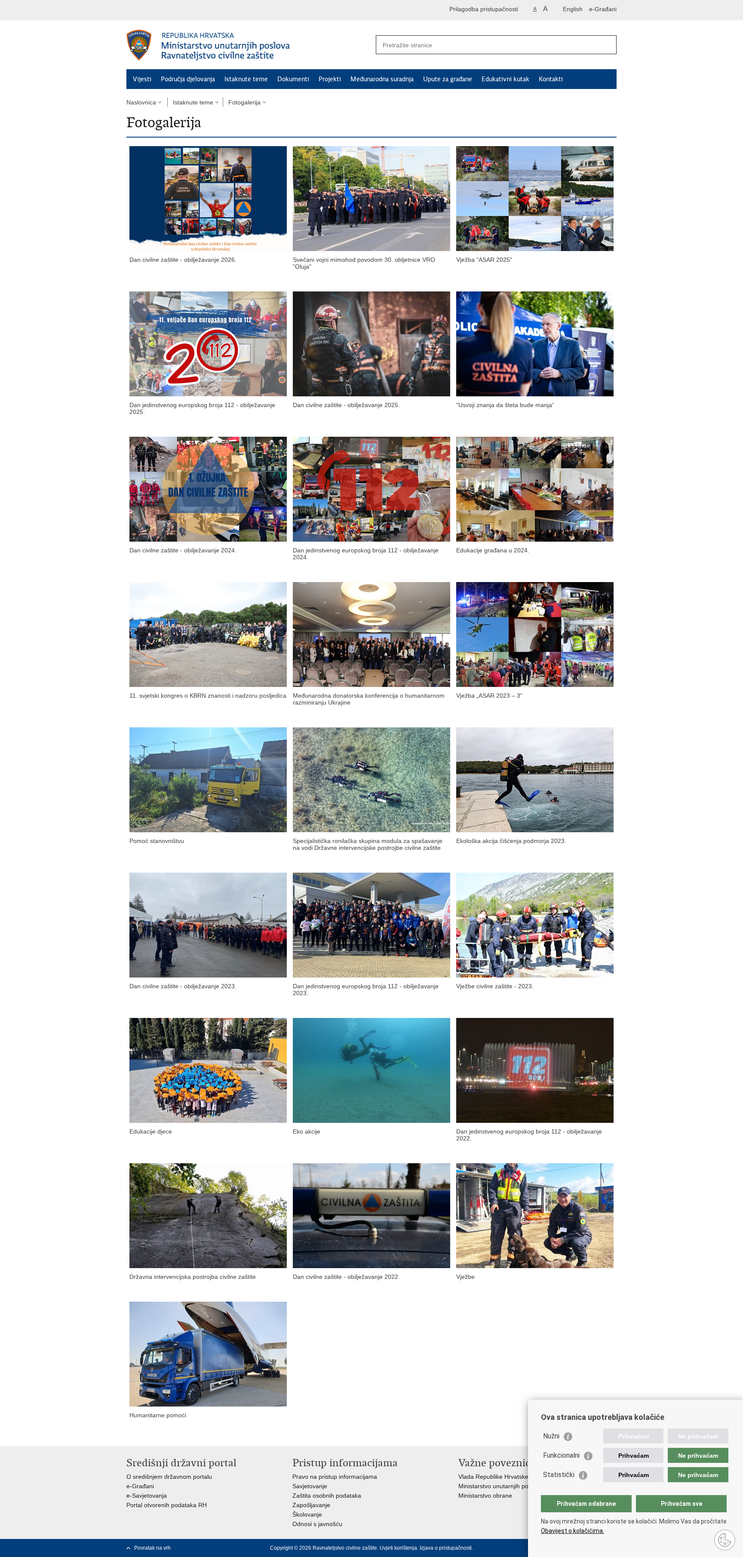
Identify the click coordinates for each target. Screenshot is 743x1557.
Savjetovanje (309, 1486)
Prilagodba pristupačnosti (483, 9)
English (573, 9)
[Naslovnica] (249, 45)
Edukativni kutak (505, 79)
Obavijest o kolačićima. (572, 1530)
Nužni (551, 1436)
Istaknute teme (246, 79)
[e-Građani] (163, 10)
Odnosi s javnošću (317, 1523)
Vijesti (142, 79)
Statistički (558, 1475)
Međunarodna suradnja (382, 79)
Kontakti (551, 79)
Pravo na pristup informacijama (334, 1476)
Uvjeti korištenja (398, 1548)
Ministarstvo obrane (485, 1495)
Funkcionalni (561, 1455)
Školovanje (307, 1514)
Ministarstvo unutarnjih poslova (500, 1486)
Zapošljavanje (311, 1505)
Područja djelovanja (188, 79)
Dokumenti (293, 79)
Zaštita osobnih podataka (326, 1495)
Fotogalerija (244, 102)
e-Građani (603, 9)
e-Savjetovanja (146, 1495)
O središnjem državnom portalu (169, 1476)
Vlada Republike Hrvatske (493, 1476)
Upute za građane (447, 79)
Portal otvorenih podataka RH (166, 1505)
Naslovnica (141, 102)
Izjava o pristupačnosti (446, 1548)
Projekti (330, 79)
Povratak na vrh (152, 1548)
